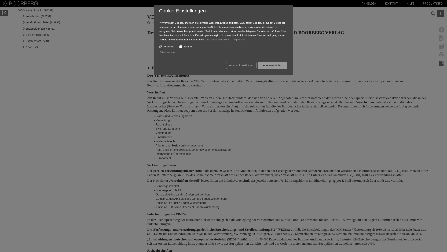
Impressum (239, 39)
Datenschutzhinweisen (218, 39)
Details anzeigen (167, 52)
